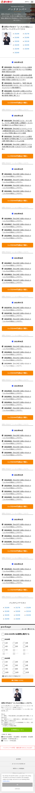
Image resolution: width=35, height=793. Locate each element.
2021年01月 (18, 564)
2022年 (16, 45)
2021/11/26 (17, 123)
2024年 (16, 49)
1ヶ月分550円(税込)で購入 (18, 103)
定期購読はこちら (17, 730)
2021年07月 (18, 303)
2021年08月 (18, 258)
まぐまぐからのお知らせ (18, 763)
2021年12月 (18, 62)
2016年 (16, 34)
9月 (27, 650)
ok (17, 784)
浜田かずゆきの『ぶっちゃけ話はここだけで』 (17, 703)
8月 (16, 650)
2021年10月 (18, 169)
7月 (6, 650)
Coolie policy (6, 781)
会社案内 (18, 759)
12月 (27, 653)
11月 (16, 653)
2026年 (16, 52)
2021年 (26, 41)
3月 (27, 643)
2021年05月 (18, 386)
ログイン (27, 1)
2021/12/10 (17, 85)
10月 (6, 653)
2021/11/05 (17, 147)
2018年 (16, 37)
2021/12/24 (17, 69)
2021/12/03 (17, 93)
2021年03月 (18, 475)
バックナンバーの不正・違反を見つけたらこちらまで (17, 747)
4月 (6, 646)
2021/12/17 (17, 77)
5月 (16, 646)
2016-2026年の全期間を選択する (17, 634)
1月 (6, 643)
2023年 (26, 45)
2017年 (26, 34)
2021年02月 (18, 519)
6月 (27, 646)
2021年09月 (18, 214)
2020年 (16, 41)
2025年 (26, 49)
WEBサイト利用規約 (18, 768)
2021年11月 (18, 116)
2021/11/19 (17, 131)
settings (17, 788)
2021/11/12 (17, 139)
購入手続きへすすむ (17, 680)
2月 (16, 643)
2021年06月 (18, 341)
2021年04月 (18, 430)
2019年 (26, 37)
